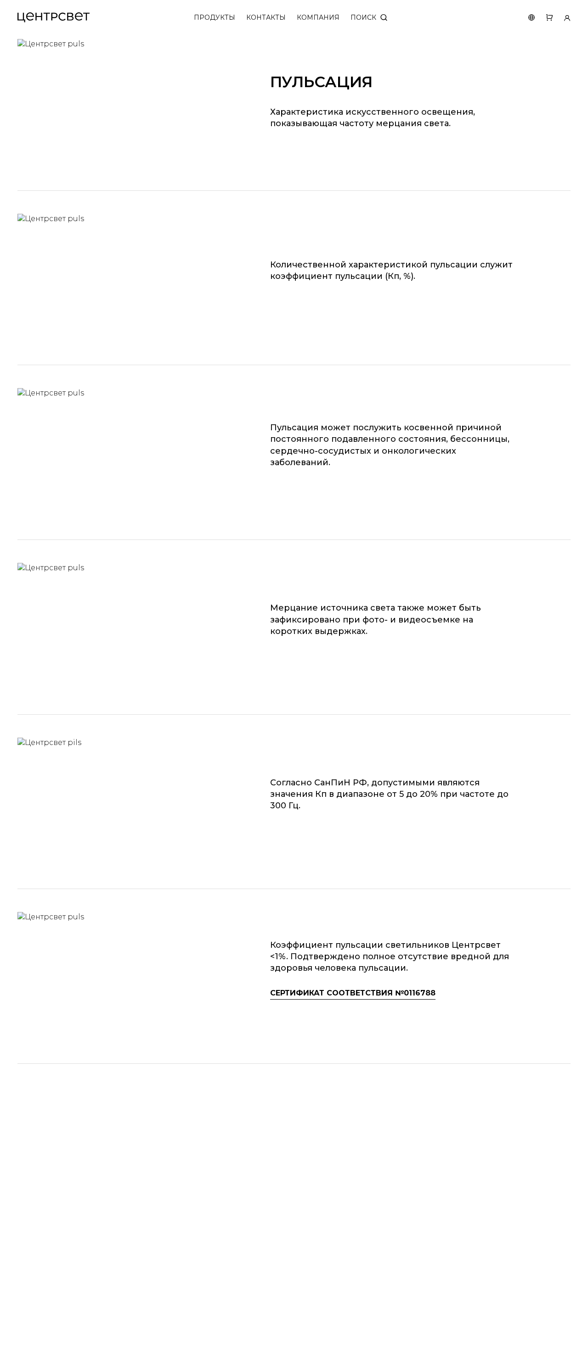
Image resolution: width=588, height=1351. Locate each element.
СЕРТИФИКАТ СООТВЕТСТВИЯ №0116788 (352, 993)
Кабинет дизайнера (562, 17)
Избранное (544, 17)
